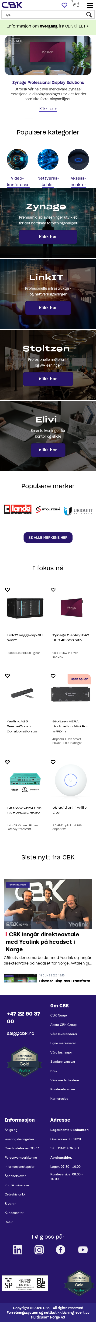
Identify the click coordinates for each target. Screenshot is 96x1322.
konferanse (18, 184)
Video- (17, 178)
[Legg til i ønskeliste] (7, 589)
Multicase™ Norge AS (48, 1317)
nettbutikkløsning (59, 1313)
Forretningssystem (22, 1313)
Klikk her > (48, 109)
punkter (78, 184)
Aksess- (78, 178)
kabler (48, 184)
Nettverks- (48, 178)
